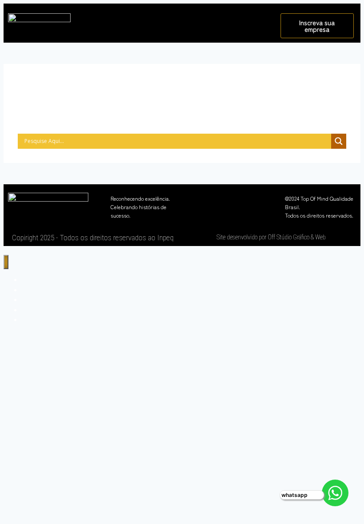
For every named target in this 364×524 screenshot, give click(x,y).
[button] (175, 20)
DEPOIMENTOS (44, 319)
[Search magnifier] (338, 141)
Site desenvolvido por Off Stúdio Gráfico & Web (271, 237)
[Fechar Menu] (6, 262)
